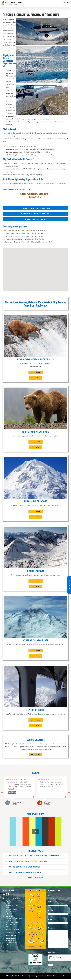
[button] (35, 855)
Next (69, 792)
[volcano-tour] (35, 597)
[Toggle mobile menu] (69, 5)
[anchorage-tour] (35, 527)
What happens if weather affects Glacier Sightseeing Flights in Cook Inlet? (28, 242)
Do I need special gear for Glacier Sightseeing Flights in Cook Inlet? (25, 236)
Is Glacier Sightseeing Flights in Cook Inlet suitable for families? (24, 239)
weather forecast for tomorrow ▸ (35, 947)
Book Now (69, 584)
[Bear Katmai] (35, 316)
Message (51, 928)
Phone (50, 910)
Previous (2, 792)
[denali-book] (35, 458)
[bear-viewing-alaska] (35, 388)
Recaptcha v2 (52, 952)
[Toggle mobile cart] (66, 5)
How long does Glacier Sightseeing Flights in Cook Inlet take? (23, 233)
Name (51, 902)
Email (50, 919)
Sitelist (63, 976)
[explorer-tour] (35, 666)
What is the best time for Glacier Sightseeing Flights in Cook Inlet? (25, 230)
